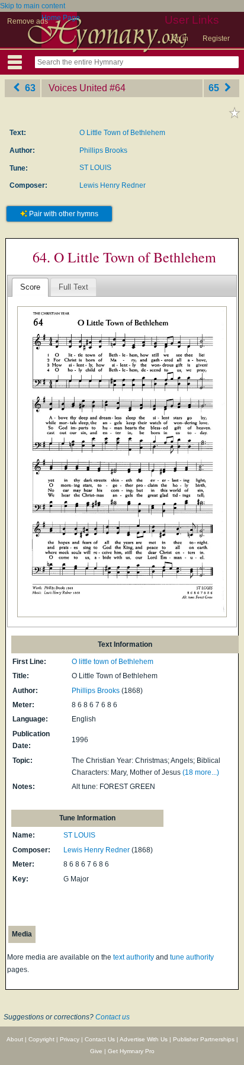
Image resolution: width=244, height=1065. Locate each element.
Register (216, 38)
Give (96, 1051)
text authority (133, 957)
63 (29, 88)
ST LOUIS (95, 167)
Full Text (73, 287)
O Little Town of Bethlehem (122, 133)
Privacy (69, 1039)
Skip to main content (32, 6)
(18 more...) (200, 772)
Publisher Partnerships (204, 1039)
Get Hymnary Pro (131, 1051)
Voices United (78, 88)
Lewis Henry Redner (112, 185)
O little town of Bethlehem (112, 661)
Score (30, 287)
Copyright (41, 1039)
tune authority (192, 957)
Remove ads (27, 21)
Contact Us (100, 1039)
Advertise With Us (144, 1039)
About (15, 1039)
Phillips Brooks (103, 150)
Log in (178, 38)
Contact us (112, 1017)
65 (214, 88)
